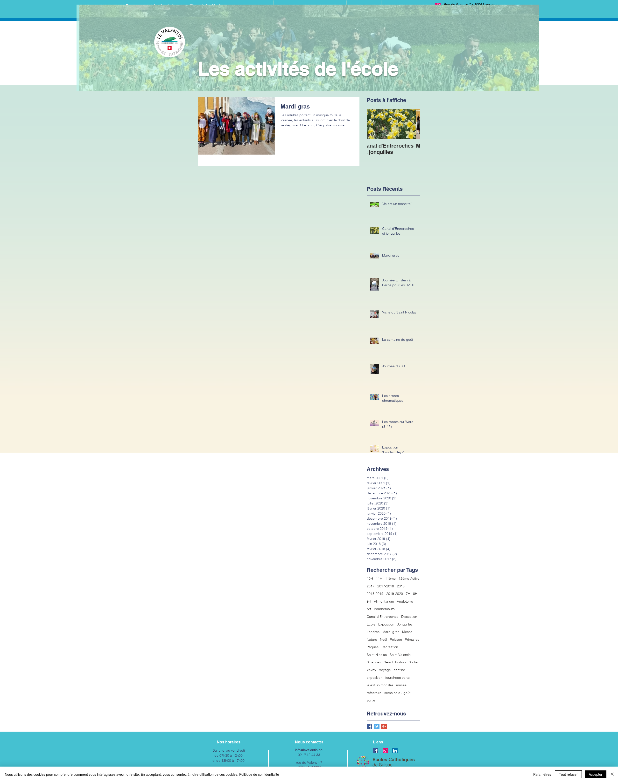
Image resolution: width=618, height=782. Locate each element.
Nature (372, 639)
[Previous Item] (374, 124)
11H (379, 578)
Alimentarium (384, 601)
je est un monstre (380, 685)
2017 (370, 586)
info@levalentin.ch (309, 750)
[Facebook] (375, 750)
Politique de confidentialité (259, 774)
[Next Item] (412, 124)
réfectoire (374, 693)
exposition (374, 677)
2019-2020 (394, 594)
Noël (383, 639)
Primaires (412, 639)
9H (369, 601)
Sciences (374, 662)
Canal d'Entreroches (382, 616)
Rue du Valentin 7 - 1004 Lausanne (471, 4)
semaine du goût (397, 693)
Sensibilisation (395, 662)
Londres (373, 632)
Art (369, 609)
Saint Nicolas (377, 655)
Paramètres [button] (542, 774)
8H (415, 594)
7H (408, 594)
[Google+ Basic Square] (384, 726)
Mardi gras (390, 632)
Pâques (373, 647)
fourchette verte (397, 677)
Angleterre (405, 601)
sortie (371, 700)
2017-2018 (385, 586)
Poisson (396, 639)
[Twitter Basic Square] (376, 726)
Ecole (371, 624)
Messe (407, 632)
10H (370, 578)
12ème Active (409, 578)
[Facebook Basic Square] (369, 726)
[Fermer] (612, 774)
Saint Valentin (400, 655)
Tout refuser (568, 774)
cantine (399, 670)
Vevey (371, 670)
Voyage (385, 670)
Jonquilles (405, 624)
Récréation (389, 647)
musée (401, 685)
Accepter (595, 774)
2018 (401, 586)
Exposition (386, 624)
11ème (390, 578)
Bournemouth (384, 609)
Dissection (409, 616)
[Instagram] (385, 750)
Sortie (413, 662)
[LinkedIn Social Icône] (395, 750)
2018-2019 (375, 594)
